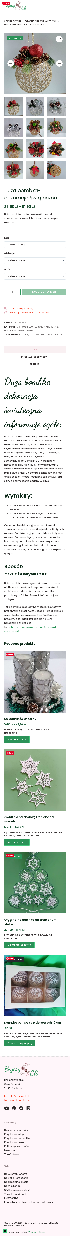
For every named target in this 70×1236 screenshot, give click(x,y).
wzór (7, 269)
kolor (7, 237)
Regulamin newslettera (18, 1138)
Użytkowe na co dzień (17, 1190)
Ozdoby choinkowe (51, 832)
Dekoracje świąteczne (18, 330)
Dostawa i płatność (21, 308)
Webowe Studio (36, 1232)
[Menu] (64, 5)
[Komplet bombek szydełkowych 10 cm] (35, 985)
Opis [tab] (35, 349)
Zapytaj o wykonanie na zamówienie (31, 312)
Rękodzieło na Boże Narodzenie (38, 326)
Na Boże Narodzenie (16, 1178)
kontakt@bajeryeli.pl (16, 1096)
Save (7, 3)
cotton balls (38, 334)
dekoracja (55, 334)
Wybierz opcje (17, 739)
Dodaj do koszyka (44, 292)
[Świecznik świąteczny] (35, 681)
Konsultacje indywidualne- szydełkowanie (29, 1202)
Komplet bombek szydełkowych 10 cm (32, 1022)
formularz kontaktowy (17, 1100)
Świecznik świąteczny (20, 719)
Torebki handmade (15, 1194)
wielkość (9, 253)
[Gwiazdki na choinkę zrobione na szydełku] (35, 780)
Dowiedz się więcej (20, 1043)
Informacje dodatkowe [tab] (35, 357)
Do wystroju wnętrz (15, 1174)
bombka (23, 334)
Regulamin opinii (14, 1142)
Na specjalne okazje (16, 1181)
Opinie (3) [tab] (35, 364)
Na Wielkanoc (12, 1186)
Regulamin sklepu (14, 1134)
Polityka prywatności (16, 1146)
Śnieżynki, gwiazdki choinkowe (21, 835)
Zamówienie (11, 1154)
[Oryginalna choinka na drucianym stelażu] (35, 882)
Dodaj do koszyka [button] (19, 945)
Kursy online (11, 1198)
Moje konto (11, 1150)
